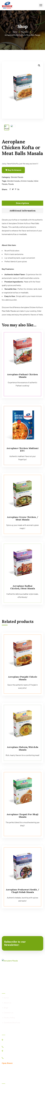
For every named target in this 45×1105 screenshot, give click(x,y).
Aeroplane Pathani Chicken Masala (22, 375)
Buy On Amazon (14, 170)
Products (24, 32)
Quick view (37, 335)
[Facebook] (10, 189)
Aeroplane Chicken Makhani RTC (22, 449)
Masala (11, 184)
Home (15, 32)
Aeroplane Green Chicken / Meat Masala (22, 518)
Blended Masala (17, 177)
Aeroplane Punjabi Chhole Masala (22, 678)
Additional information (22, 210)
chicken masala (26, 181)
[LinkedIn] (18, 189)
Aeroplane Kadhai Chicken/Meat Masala (22, 587)
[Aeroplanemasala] (7, 5)
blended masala (13, 181)
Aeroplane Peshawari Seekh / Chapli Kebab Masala (22, 891)
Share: (5, 189)
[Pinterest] (15, 189)
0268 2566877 (10, 1047)
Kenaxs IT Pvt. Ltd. (28, 1100)
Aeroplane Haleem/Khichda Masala (22, 748)
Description (22, 203)
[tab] (22, 203)
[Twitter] (13, 189)
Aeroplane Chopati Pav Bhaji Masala (22, 815)
